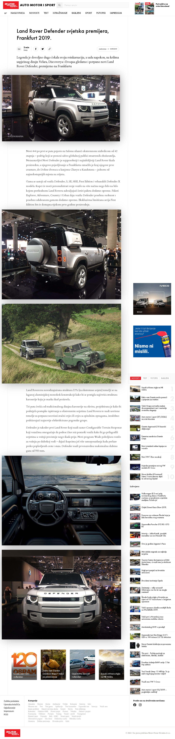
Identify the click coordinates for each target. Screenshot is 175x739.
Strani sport (65, 716)
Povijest (51, 714)
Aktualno (31, 704)
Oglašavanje (9, 708)
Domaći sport (33, 716)
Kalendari (31, 711)
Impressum (116, 12)
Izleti (67, 721)
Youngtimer (81, 714)
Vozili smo (104, 707)
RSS (6, 714)
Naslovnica (18, 12)
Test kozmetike (70, 707)
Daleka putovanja (43, 721)
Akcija (47, 704)
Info (89, 704)
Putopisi (101, 12)
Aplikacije (56, 704)
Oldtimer (42, 714)
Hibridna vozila (75, 719)
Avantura (31, 721)
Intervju (82, 704)
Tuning (58, 714)
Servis (70, 709)
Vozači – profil (69, 714)
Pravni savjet (55, 711)
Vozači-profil (76, 716)
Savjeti (62, 709)
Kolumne (73, 704)
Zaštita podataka (11, 701)
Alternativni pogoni (35, 719)
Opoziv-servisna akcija (50, 709)
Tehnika (73, 711)
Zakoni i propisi (84, 711)
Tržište (65, 704)
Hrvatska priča (57, 721)
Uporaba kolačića (12, 704)
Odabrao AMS (43, 711)
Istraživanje (60, 12)
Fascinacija (32, 714)
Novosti (34, 12)
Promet (65, 711)
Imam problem (33, 709)
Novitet (40, 704)
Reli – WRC (53, 716)
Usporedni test (84, 707)
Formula (43, 716)
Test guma (49, 707)
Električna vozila (61, 719)
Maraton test (32, 707)
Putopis (154, 378)
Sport (88, 12)
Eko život (48, 719)
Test (46, 12)
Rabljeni (76, 12)
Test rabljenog (80, 709)
